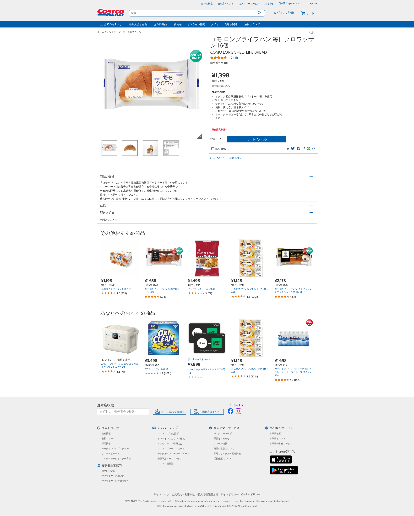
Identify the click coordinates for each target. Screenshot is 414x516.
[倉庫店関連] (238, 24)
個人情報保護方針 (207, 494)
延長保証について (223, 458)
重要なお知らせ (221, 438)
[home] (111, 12)
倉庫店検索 (105, 405)
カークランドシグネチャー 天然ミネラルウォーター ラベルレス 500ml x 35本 (293, 372)
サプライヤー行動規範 (113, 475)
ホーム (100, 32)
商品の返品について (224, 448)
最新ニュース (108, 438)
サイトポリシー (230, 494)
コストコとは (110, 428)
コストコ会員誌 (165, 463)
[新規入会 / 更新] (147, 24)
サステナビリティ (111, 453)
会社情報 (106, 433)
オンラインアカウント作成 (171, 438)
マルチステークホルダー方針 (116, 458)
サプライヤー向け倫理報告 (115, 480)
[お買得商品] (167, 24)
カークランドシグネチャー (115, 448)
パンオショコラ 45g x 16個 (201, 288)
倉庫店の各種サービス (281, 443)
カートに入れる (257, 139)
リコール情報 (220, 443)
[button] (261, 13)
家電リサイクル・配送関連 (227, 453)
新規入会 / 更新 (138, 24)
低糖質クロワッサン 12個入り (116, 288)
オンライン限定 (196, 24)
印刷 (311, 32)
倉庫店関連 (230, 24)
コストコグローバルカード (171, 448)
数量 (212, 139)
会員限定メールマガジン (170, 458)
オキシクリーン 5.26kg (156, 368)
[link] (293, 148)
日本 (312, 3)
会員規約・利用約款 (183, 494)
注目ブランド (252, 24)
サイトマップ (161, 494)
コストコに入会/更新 (168, 433)
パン (139, 32)
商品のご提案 (108, 470)
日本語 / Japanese (288, 3)
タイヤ (215, 24)
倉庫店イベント (277, 438)
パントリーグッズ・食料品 (120, 32)
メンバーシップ (167, 428)
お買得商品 (160, 24)
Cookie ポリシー (251, 494)
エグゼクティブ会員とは (170, 443)
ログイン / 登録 (284, 13)
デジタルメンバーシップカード (173, 453)
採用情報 (106, 443)
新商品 (178, 24)
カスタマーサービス (226, 428)
